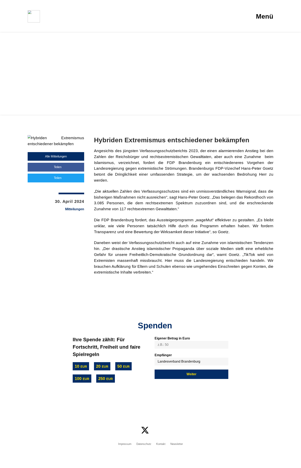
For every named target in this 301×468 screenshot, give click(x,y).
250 (105, 378)
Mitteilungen (74, 209)
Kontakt (160, 444)
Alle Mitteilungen (56, 156)
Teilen (57, 167)
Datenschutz (143, 444)
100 (82, 378)
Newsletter (176, 444)
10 (81, 366)
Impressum (124, 444)
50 (123, 366)
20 (102, 366)
